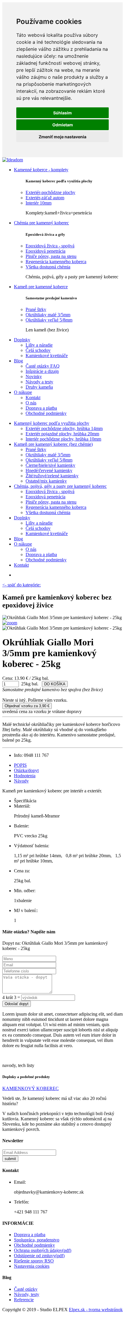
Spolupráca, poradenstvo (36, 1239)
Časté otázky (26, 1289)
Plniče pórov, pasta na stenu (51, 256)
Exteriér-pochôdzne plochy (50, 192)
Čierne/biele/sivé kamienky (50, 465)
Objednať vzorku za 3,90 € (27, 706)
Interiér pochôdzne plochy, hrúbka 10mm (63, 438)
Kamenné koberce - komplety (41, 169)
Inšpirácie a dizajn (42, 371)
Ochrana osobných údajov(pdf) (42, 1250)
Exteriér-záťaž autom (45, 197)
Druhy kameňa (39, 387)
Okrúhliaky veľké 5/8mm (49, 319)
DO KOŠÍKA (54, 684)
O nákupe (23, 392)
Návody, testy (26, 1294)
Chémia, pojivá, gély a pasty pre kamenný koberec (60, 486)
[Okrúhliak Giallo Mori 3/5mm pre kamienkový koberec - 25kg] (9, 622)
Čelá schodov (38, 350)
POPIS (20, 765)
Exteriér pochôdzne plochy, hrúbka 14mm (64, 428)
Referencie (24, 1299)
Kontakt (33, 397)
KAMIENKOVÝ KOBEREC (30, 1088)
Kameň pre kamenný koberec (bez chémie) (53, 444)
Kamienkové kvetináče (47, 355)
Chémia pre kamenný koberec (41, 222)
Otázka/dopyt (26, 770)
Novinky (34, 376)
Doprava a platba (41, 408)
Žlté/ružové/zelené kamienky (52, 475)
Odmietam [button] (62, 124)
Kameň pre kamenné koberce (41, 286)
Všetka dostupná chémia (48, 266)
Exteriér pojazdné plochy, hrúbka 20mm (62, 433)
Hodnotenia (24, 775)
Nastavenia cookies (31, 1266)
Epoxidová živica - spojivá (50, 245)
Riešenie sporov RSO (34, 1260)
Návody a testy (39, 381)
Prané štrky (36, 309)
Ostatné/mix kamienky (46, 480)
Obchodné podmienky (46, 413)
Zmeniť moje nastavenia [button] (62, 136)
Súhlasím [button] (62, 112)
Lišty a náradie (39, 345)
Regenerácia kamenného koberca (56, 261)
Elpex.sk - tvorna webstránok (96, 1309)
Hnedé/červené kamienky (49, 470)
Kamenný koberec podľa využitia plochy (51, 423)
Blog (18, 360)
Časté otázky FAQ (43, 366)
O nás (31, 402)
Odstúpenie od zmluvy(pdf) (39, 1255)
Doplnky (22, 339)
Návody (21, 780)
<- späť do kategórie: (21, 584)
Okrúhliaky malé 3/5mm (48, 314)
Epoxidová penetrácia (45, 251)
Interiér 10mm (38, 202)
